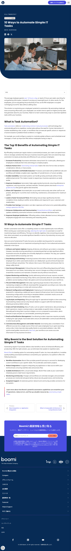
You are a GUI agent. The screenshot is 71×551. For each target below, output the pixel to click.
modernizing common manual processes (34, 126)
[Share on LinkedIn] (5, 34)
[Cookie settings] (3, 548)
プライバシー (5, 519)
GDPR (3, 532)
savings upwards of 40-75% (15, 207)
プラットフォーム (7, 480)
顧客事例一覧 (6, 498)
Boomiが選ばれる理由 (9, 471)
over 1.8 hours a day (30, 98)
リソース (5, 493)
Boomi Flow (8, 352)
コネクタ (5, 484)
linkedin (28, 540)
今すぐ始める (6, 511)
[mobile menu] (68, 2)
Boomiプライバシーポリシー (41, 444)
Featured (5, 502)
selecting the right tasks (38, 231)
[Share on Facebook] (8, 34)
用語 (2, 528)
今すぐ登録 (53, 436)
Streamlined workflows (44, 210)
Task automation (9, 126)
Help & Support (7, 507)
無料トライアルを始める (57, 2)
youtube (43, 540)
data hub (32, 330)
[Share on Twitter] (11, 34)
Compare (5, 475)
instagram (58, 540)
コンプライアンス (6, 523)
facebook (13, 540)
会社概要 (5, 489)
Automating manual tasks (30, 166)
